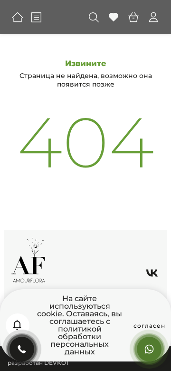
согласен (149, 325)
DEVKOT (56, 362)
